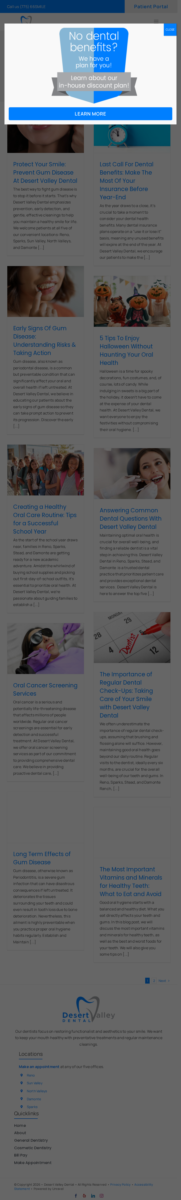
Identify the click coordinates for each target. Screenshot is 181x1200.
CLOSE (170, 30)
